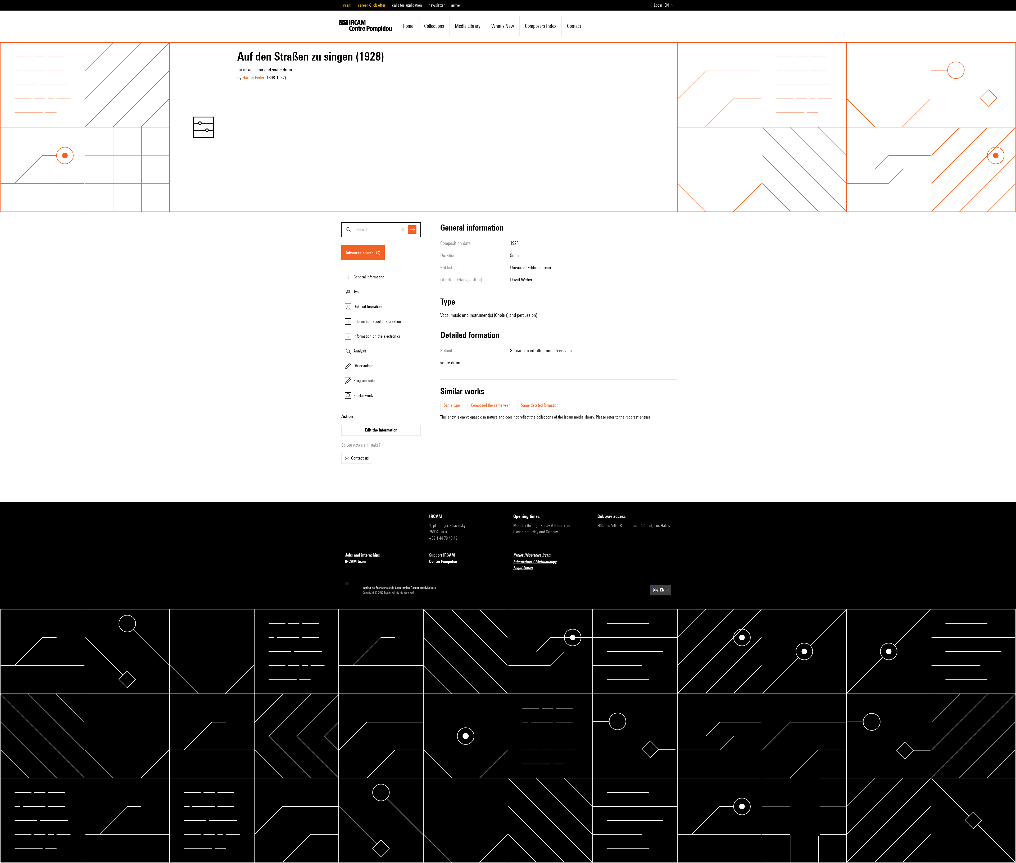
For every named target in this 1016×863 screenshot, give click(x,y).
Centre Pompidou (443, 561)
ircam (347, 5)
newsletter (436, 5)
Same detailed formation (540, 405)
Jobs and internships (362, 555)
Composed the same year (490, 405)
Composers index (540, 26)
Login (658, 5)
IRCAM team (355, 561)
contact (574, 26)
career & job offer (371, 5)
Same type (452, 405)
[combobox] (381, 229)
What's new (502, 26)
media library (467, 26)
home (408, 26)
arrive (455, 5)
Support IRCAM (442, 555)
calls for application (407, 5)
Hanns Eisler (253, 77)
